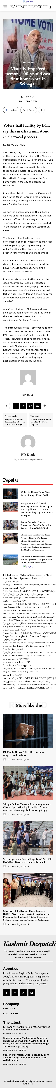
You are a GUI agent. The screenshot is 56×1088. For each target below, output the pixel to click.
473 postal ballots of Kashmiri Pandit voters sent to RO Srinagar (15, 422)
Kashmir (7, 1033)
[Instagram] (15, 992)
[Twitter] (23, 406)
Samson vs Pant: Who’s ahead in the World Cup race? (40, 422)
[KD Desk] (28, 442)
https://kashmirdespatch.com (28, 459)
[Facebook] (16, 406)
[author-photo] (5, 759)
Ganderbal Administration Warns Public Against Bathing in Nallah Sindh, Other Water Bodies (36, 559)
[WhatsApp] (30, 406)
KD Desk (30, 97)
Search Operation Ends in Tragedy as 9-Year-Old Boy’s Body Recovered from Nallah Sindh (36, 525)
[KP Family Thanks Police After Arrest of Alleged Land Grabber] (10, 494)
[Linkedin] (37, 406)
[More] (41, 110)
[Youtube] (31, 992)
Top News (28, 63)
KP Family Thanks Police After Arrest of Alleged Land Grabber (23, 754)
